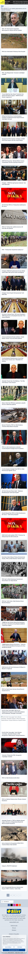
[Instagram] (14, 905)
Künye (14, 928)
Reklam (14, 930)
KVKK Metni (19, 947)
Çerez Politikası (8, 947)
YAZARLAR (6, 901)
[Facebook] (9, 905)
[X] (11, 905)
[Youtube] (17, 905)
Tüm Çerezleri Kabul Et (14, 950)
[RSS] (20, 905)
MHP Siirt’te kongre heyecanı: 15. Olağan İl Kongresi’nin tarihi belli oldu (16, 2)
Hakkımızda (14, 925)
